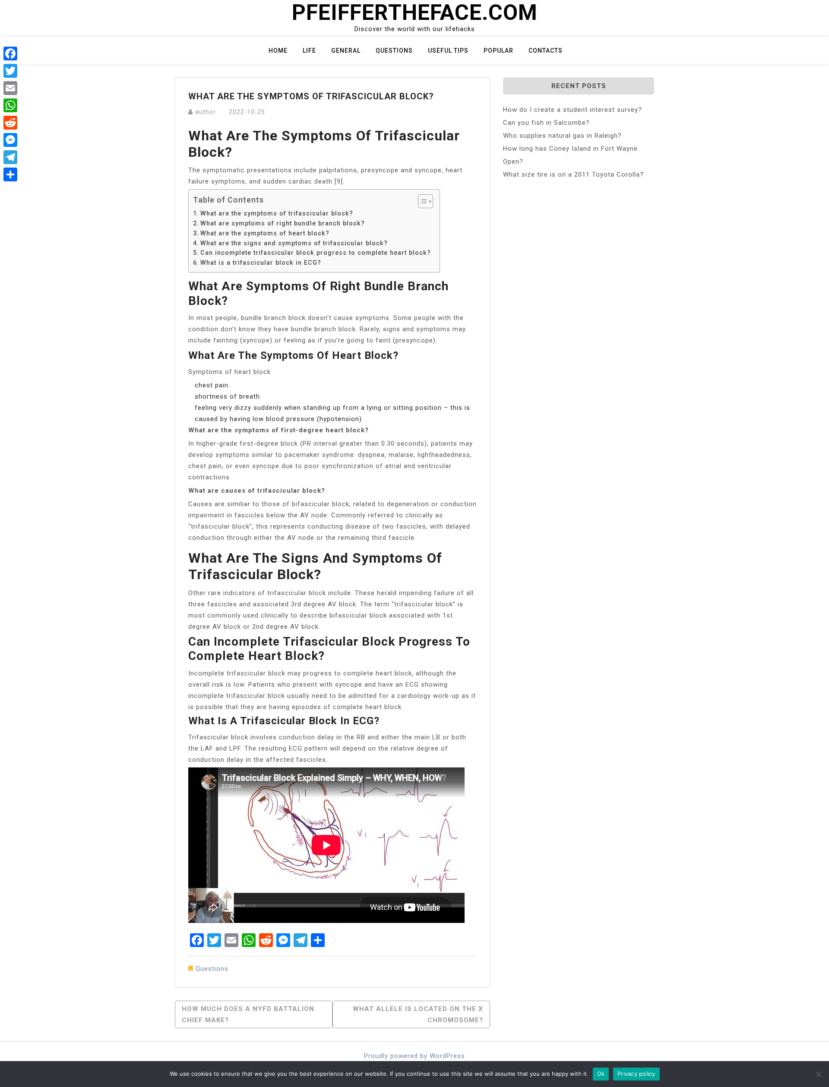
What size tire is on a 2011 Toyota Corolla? (573, 174)
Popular (498, 50)
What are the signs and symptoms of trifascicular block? (294, 243)
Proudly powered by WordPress (414, 1056)
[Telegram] (10, 157)
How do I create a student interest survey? (572, 110)
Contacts (545, 50)
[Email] (10, 88)
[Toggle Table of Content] (421, 201)
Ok (601, 1073)
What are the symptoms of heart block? (264, 233)
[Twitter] (10, 70)
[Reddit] (10, 122)
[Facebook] (10, 53)
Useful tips (448, 50)
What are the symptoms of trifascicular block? (276, 213)
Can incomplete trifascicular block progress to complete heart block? (315, 252)
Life (309, 50)
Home (278, 50)
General (346, 50)
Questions (394, 50)
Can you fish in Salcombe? (546, 123)
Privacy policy (636, 1073)
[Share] (10, 174)
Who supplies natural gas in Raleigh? (562, 135)
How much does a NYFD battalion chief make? (248, 1014)
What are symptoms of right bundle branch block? (282, 223)
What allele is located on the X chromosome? (418, 1014)
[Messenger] (10, 140)
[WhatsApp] (10, 105)
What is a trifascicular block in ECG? (260, 262)
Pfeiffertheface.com (415, 12)
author (205, 111)
